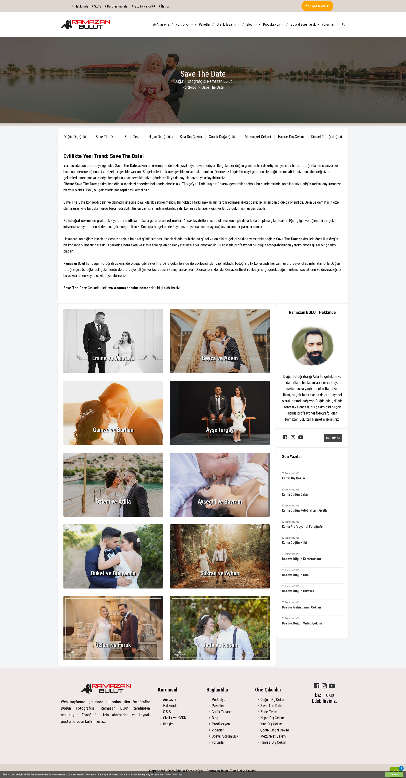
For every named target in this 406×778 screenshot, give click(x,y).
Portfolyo (186, 24)
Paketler (206, 24)
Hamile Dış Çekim (273, 742)
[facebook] (285, 438)
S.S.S (97, 6)
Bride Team (268, 712)
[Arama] (343, 24)
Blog (253, 24)
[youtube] (300, 438)
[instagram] (293, 438)
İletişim (166, 6)
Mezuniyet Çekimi (273, 736)
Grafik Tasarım (230, 24)
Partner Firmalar (118, 6)
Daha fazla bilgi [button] (173, 774)
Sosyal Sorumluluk (305, 24)
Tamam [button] (394, 774)
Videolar (218, 730)
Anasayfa (164, 24)
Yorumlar (328, 24)
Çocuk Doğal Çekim (274, 730)
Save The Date (271, 705)
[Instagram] (324, 686)
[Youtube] (331, 686)
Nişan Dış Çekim (272, 718)
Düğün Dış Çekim (272, 699)
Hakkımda (81, 6)
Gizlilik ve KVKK (144, 6)
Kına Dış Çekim (271, 724)
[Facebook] (316, 686)
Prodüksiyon (275, 24)
